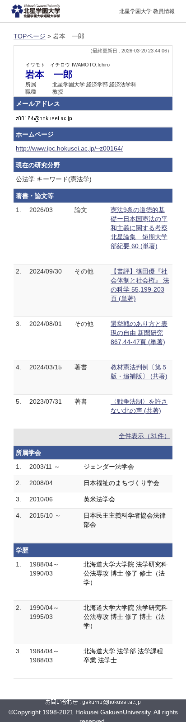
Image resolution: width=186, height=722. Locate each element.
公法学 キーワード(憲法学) (54, 179)
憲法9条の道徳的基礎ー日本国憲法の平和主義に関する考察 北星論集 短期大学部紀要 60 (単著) (139, 228)
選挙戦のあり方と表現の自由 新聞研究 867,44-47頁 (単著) (139, 332)
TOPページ (30, 36)
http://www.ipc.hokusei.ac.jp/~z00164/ (69, 148)
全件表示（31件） (144, 435)
